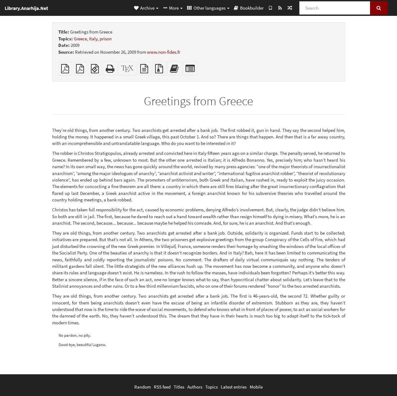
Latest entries (234, 387)
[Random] (289, 8)
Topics (211, 387)
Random (142, 387)
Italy (93, 39)
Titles (179, 387)
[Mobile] (270, 8)
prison (106, 39)
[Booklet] (80, 70)
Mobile (256, 387)
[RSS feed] (280, 8)
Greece (80, 39)
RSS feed (162, 387)
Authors (194, 387)
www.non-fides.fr (163, 52)
